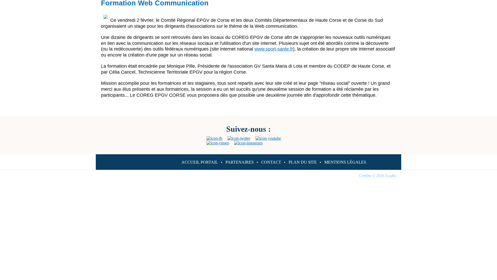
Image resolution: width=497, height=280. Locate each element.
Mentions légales (345, 162)
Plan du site (303, 162)
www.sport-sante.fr (273, 49)
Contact (271, 162)
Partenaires (239, 162)
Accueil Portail (199, 162)
